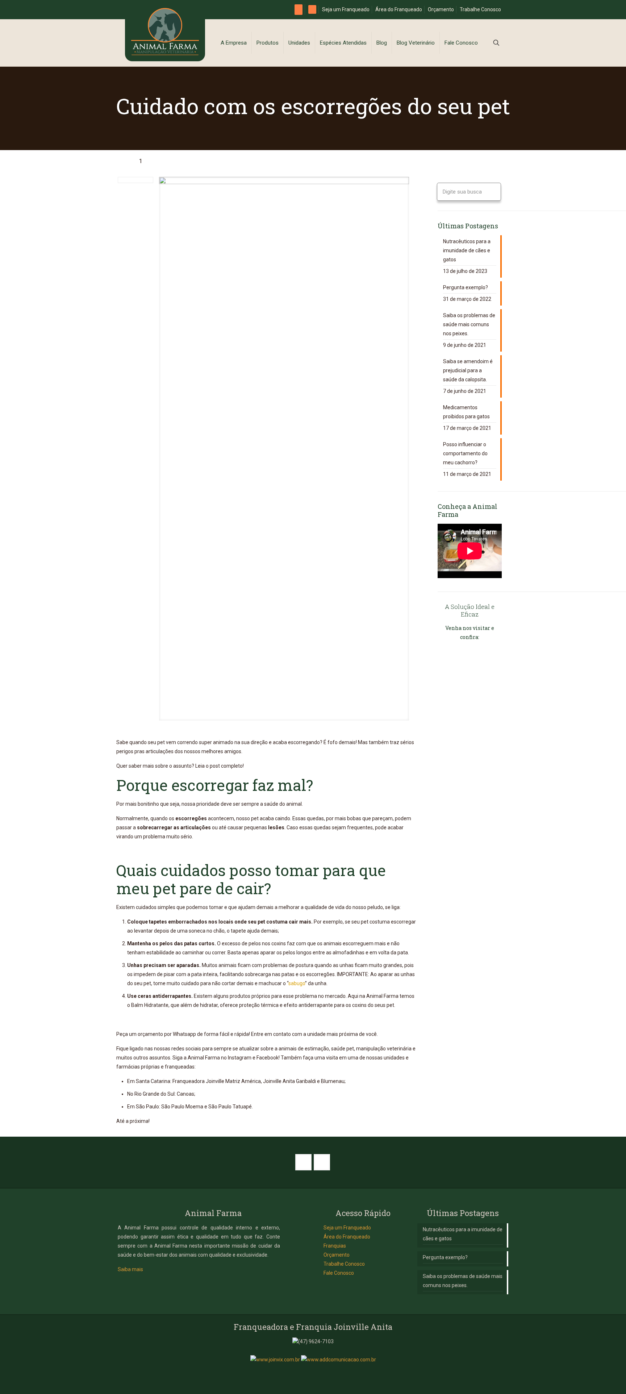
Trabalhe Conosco (480, 9)
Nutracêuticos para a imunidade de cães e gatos (467, 250)
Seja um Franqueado (346, 9)
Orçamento (441, 9)
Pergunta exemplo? (465, 287)
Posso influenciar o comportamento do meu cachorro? (465, 453)
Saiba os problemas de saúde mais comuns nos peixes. (469, 324)
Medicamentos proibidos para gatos (466, 411)
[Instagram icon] (317, 1372)
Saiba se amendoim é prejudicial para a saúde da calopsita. (468, 370)
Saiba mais (130, 1269)
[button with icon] (303, 1162)
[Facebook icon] (309, 1372)
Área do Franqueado (398, 9)
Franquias (335, 1246)
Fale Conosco (339, 1273)
